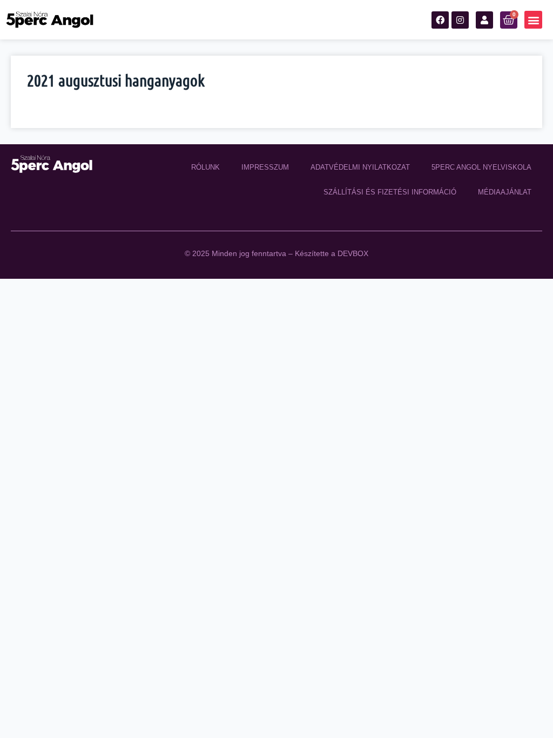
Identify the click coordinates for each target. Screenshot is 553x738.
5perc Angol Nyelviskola (481, 167)
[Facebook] (440, 20)
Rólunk (205, 167)
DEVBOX (353, 253)
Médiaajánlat (504, 192)
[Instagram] (460, 20)
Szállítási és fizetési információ (389, 192)
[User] (484, 20)
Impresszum (265, 167)
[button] (533, 20)
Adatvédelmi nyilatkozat (360, 167)
